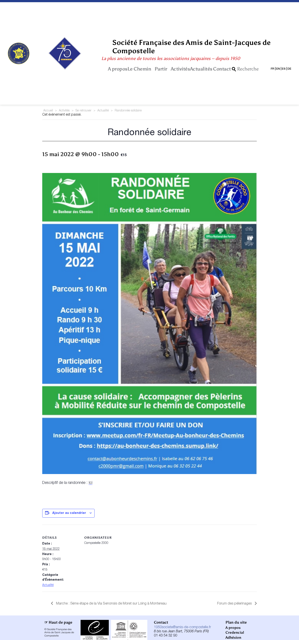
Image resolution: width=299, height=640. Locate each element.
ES (284, 69)
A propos (117, 69)
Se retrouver (83, 110)
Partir (161, 69)
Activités (180, 69)
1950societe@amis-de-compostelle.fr (182, 627)
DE (289, 69)
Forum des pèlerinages (235, 603)
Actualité (103, 110)
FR (272, 69)
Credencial (234, 632)
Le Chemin (139, 69)
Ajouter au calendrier (69, 513)
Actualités (201, 69)
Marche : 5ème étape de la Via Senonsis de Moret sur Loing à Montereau (111, 603)
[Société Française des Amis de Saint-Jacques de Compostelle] (19, 53)
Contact (222, 69)
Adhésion (233, 637)
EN (278, 69)
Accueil (48, 110)
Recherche (248, 69)
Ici (90, 483)
